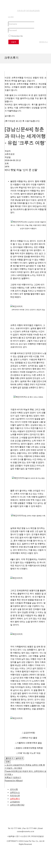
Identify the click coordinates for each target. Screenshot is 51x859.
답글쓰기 (17, 777)
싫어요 (19, 758)
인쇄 (7, 762)
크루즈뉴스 (15, 792)
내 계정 (11, 17)
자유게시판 (15, 795)
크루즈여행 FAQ (17, 805)
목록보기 (9, 777)
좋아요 (9, 758)
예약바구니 (43, 42)
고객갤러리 (15, 802)
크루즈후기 (15, 799)
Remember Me (17, 36)
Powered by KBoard (14, 780)
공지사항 (14, 789)
